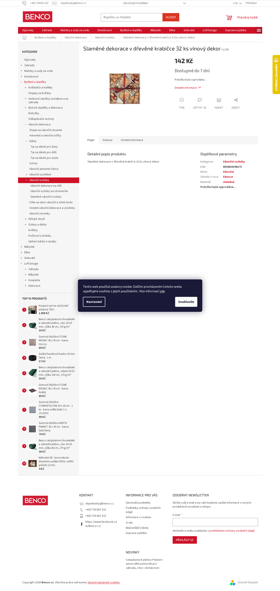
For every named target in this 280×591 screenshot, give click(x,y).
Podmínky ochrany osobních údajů (143, 510)
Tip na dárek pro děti (43, 152)
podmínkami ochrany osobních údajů (232, 531)
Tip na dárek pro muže (44, 158)
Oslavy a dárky (37, 225)
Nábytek (29, 247)
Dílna (27, 252)
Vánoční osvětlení (40, 175)
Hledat (171, 17)
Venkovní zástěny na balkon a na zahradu (48, 100)
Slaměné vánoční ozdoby (46, 197)
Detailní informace (186, 88)
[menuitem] (28, 30)
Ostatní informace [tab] (132, 140)
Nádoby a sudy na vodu (38, 71)
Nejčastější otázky (137, 528)
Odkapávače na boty (41, 119)
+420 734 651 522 (95, 510)
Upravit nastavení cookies (104, 582)
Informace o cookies (138, 517)
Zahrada (29, 65)
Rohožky (33, 113)
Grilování (29, 258)
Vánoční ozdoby (39, 180)
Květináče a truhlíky (40, 88)
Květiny (33, 230)
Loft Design (31, 264)
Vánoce (228, 177)
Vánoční (228, 172)
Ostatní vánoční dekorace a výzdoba (52, 208)
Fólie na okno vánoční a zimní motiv (51, 202)
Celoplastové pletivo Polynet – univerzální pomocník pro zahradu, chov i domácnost (145, 564)
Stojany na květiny (39, 93)
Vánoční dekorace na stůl (45, 186)
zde (162, 291)
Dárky (32, 141)
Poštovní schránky (39, 236)
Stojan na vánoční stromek (45, 130)
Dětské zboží (36, 219)
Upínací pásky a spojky (42, 241)
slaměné (228, 182)
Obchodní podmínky (135, 3)
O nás (129, 523)
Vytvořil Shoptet (248, 582)
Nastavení (94, 302)
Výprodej (29, 60)
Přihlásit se (185, 540)
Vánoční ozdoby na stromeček (49, 191)
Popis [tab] (91, 140)
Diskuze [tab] (108, 140)
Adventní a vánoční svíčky (45, 135)
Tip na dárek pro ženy (44, 147)
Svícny (33, 163)
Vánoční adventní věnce (44, 169)
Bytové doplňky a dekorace (45, 108)
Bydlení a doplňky (35, 82)
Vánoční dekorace (39, 124)
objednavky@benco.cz (99, 504)
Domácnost (31, 77)
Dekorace (34, 286)
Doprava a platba (136, 533)
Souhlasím (186, 302)
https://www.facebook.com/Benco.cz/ (101, 524)
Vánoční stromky (39, 214)
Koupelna (34, 280)
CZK (235, 3)
